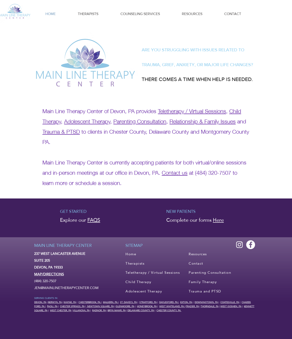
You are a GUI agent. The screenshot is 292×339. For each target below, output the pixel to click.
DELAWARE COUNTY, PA (141, 310)
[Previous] (26, 218)
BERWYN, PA (55, 302)
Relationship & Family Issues (202, 121)
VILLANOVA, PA (81, 310)
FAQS (93, 219)
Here (218, 219)
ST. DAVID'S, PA (128, 302)
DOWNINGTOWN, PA (206, 302)
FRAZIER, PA (192, 306)
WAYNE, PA (70, 302)
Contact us (175, 172)
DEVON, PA (40, 302)
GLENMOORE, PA (125, 306)
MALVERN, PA (110, 302)
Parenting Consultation (139, 121)
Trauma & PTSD (61, 131)
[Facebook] (250, 244)
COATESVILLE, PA (229, 302)
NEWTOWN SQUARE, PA (100, 306)
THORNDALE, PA (210, 306)
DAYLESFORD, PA (168, 302)
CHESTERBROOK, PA (89, 302)
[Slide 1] (146, 226)
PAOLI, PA (52, 306)
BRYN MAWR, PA (117, 310)
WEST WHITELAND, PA (172, 306)
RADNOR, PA (99, 310)
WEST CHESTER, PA (60, 310)
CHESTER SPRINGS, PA (72, 306)
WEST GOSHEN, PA (230, 306)
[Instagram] (239, 244)
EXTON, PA (186, 302)
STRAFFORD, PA (148, 302)
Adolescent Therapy (87, 121)
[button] (140, 14)
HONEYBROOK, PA (147, 306)
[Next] (266, 218)
